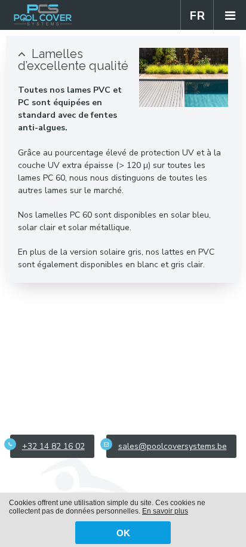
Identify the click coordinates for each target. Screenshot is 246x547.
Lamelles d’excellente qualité (73, 60)
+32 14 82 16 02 (53, 446)
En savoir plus (165, 511)
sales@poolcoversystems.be (172, 446)
